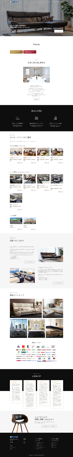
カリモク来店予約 (44, 426)
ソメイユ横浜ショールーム (38, 445)
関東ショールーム (53, 445)
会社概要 (36, 99)
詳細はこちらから (20, 162)
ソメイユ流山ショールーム (38, 448)
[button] (1, 18)
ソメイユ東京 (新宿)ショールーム (39, 442)
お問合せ (53, 426)
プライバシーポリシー (13, 447)
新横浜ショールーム (54, 444)
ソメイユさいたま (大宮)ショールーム (40, 447)
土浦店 (24, 441)
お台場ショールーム (54, 442)
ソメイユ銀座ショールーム (38, 444)
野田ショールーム (53, 447)
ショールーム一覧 (58, 31)
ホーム (11, 444)
